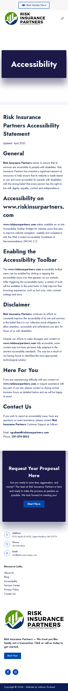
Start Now (12, 655)
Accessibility (10, 581)
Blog (6, 577)
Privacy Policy (11, 589)
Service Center (12, 585)
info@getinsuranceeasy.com (24, 555)
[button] (34, 504)
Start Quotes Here (36, 5)
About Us (9, 573)
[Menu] (62, 18)
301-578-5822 (18, 545)
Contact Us (10, 594)
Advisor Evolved (46, 687)
